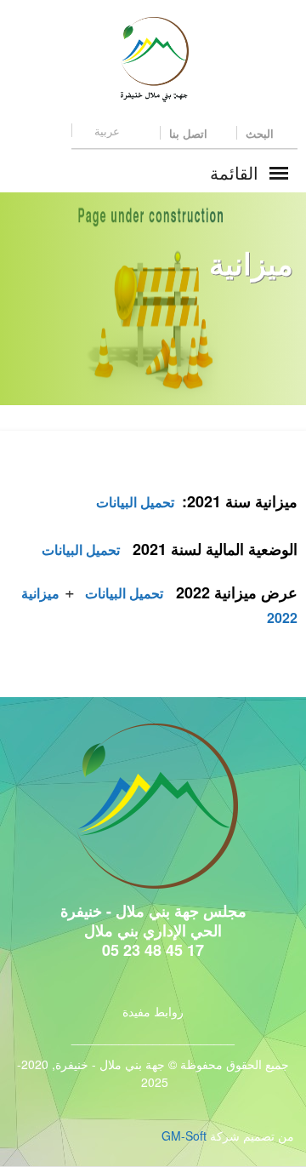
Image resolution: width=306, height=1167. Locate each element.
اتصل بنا (190, 133)
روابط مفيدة (153, 1011)
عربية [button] (107, 131)
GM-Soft (184, 1135)
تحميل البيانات (137, 502)
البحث (261, 133)
